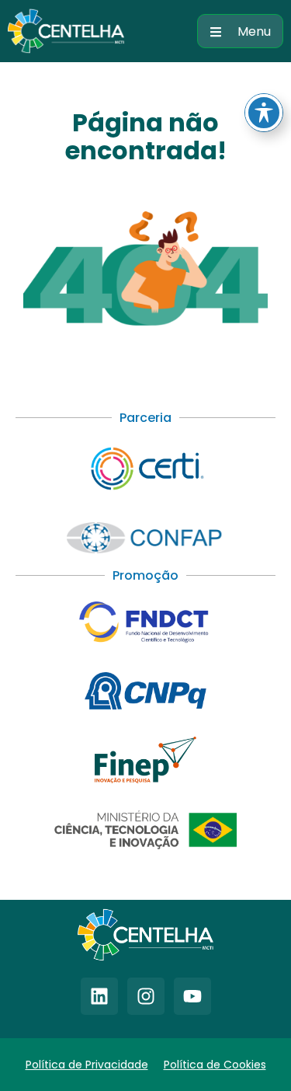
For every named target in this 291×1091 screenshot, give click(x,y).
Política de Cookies (215, 1064)
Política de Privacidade (87, 1064)
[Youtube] (192, 996)
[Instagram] (146, 996)
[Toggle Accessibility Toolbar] (263, 112)
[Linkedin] (99, 996)
